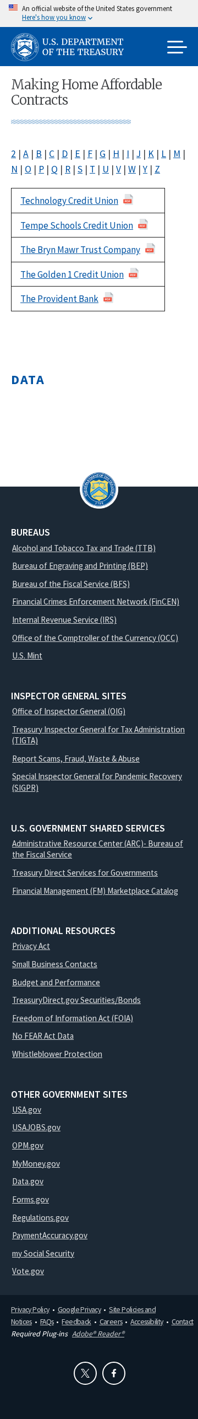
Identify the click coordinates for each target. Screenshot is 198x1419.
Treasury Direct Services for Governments (85, 872)
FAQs (47, 1321)
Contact (183, 1321)
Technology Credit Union (69, 201)
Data (28, 379)
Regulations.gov (40, 1217)
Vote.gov (28, 1271)
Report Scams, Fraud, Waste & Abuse (76, 758)
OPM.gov (27, 1145)
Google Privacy (79, 1309)
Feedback (76, 1321)
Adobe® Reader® (98, 1334)
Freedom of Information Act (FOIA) (72, 1018)
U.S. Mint (27, 655)
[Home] (71, 47)
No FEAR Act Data (43, 1035)
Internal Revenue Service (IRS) (64, 619)
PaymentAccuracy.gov (49, 1235)
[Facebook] (113, 1373)
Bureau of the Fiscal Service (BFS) (71, 584)
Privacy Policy (30, 1309)
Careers (111, 1321)
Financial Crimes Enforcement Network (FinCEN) (95, 601)
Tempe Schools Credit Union (76, 225)
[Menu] (177, 48)
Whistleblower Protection (57, 1054)
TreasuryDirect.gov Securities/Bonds (76, 1000)
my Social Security (43, 1253)
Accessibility (146, 1321)
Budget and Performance (56, 982)
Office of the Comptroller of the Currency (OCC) (95, 638)
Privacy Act (31, 946)
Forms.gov (30, 1199)
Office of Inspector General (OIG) (68, 711)
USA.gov (26, 1109)
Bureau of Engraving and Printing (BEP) (80, 565)
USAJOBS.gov (36, 1127)
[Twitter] (85, 1373)
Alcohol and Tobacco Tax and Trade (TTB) (84, 548)
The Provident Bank (59, 299)
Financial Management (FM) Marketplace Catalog (95, 891)
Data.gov (27, 1181)
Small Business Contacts (54, 964)
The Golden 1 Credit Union (72, 274)
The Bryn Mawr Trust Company (80, 250)
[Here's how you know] (99, 13)
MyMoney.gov (36, 1163)
